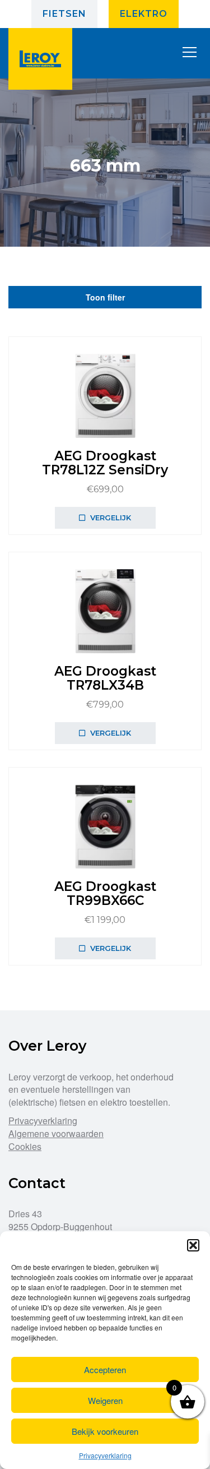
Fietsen (64, 13)
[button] (193, 1245)
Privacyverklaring (105, 1455)
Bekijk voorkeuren (105, 1431)
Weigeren (105, 1400)
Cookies (24, 1146)
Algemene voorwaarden (56, 1133)
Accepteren (105, 1369)
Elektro (143, 13)
